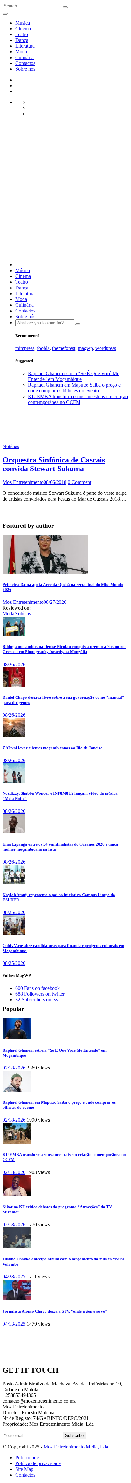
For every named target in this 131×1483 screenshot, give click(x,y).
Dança (21, 40)
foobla (43, 348)
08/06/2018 (55, 482)
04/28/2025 (14, 1276)
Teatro (21, 34)
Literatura (25, 46)
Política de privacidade (38, 1463)
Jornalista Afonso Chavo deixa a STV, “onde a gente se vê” (55, 1311)
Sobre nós (25, 69)
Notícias (11, 446)
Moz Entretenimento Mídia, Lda (76, 1446)
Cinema (23, 28)
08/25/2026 (14, 912)
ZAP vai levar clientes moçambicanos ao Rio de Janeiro (53, 747)
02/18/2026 (14, 1067)
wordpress (105, 348)
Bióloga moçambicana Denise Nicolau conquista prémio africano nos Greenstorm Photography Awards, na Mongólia (64, 649)
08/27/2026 (55, 602)
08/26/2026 (14, 664)
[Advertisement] (65, 191)
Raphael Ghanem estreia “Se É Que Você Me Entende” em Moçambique (73, 376)
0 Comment (79, 482)
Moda (21, 51)
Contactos (25, 63)
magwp (85, 348)
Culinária (24, 57)
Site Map (24, 1469)
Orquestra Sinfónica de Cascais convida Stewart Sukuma (54, 464)
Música (22, 23)
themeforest (63, 348)
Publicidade (27, 1457)
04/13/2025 (14, 1324)
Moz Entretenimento (23, 482)
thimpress (24, 348)
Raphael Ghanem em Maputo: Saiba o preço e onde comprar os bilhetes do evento (74, 387)
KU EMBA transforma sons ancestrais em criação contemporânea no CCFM (78, 399)
